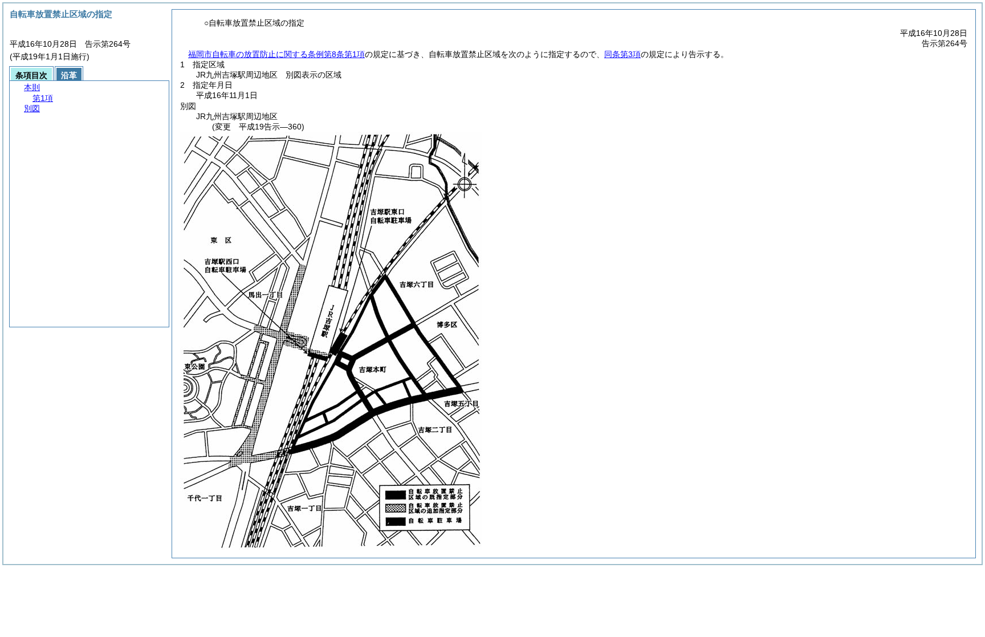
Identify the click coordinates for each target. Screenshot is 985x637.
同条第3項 (622, 54)
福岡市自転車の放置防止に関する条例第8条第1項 (276, 54)
